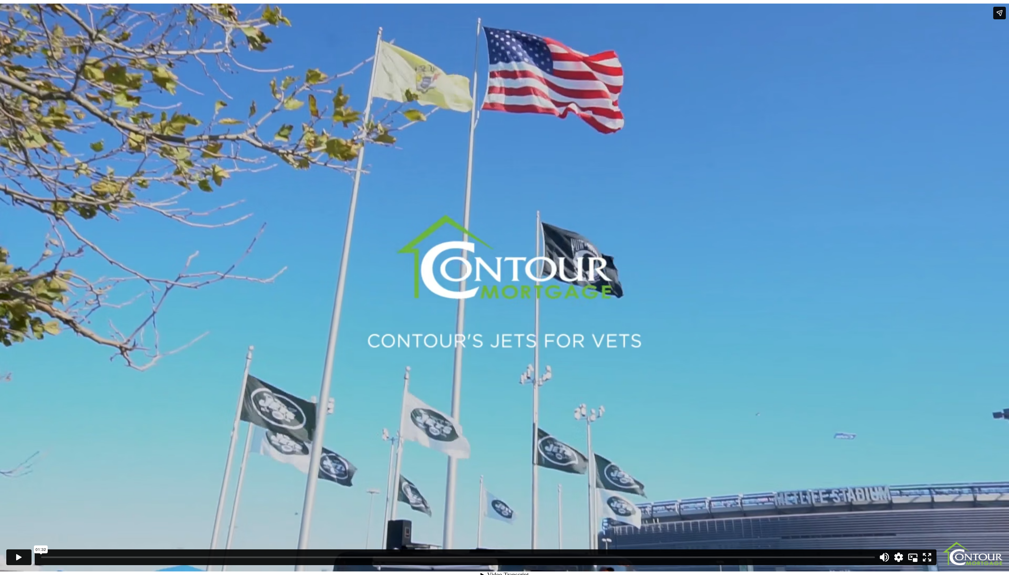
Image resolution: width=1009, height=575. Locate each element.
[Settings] (898, 557)
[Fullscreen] (927, 557)
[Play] (19, 557)
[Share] (999, 13)
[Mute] (884, 557)
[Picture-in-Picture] (913, 557)
